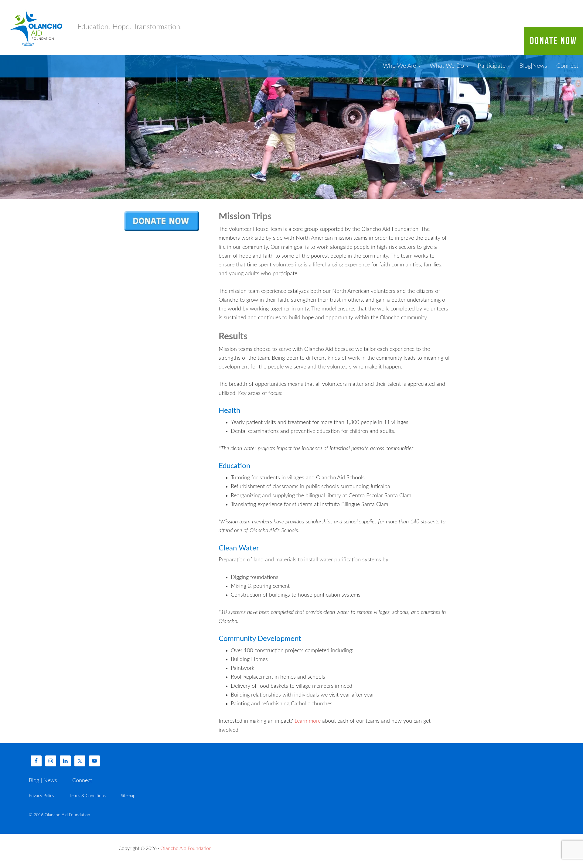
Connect (567, 66)
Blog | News (43, 780)
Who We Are (400, 66)
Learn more (308, 721)
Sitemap (128, 796)
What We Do (447, 66)
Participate (492, 66)
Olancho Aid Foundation (36, 27)
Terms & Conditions (88, 796)
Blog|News (533, 66)
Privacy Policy (41, 796)
